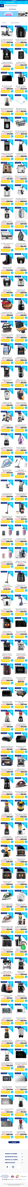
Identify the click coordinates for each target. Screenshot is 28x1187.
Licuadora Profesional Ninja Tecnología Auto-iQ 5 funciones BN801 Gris (7, 40)
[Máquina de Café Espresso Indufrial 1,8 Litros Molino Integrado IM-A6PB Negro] (7, 54)
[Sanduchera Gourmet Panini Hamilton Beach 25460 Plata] (7, 327)
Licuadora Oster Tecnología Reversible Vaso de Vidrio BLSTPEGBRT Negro (7, 837)
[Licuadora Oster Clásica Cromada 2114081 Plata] (21, 1124)
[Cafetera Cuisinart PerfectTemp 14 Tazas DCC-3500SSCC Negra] (7, 213)
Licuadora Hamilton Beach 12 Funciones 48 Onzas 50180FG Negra (7, 448)
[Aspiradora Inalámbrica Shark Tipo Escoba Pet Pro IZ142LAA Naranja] (7, 577)
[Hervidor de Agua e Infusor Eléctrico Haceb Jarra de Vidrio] (21, 78)
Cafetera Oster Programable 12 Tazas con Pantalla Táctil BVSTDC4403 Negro (21, 996)
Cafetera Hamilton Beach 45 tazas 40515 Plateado (21, 1041)
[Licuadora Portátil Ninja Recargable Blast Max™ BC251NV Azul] (21, 531)
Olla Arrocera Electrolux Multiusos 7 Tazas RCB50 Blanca (7, 609)
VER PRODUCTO (6, 45)
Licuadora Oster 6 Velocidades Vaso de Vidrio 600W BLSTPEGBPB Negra (7, 1041)
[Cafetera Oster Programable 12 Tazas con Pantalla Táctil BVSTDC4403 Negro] (21, 987)
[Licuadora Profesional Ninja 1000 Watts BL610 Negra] (21, 486)
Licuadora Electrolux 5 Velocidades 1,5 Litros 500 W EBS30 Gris (7, 1063)
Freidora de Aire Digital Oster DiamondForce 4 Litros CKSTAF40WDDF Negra (21, 882)
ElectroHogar (12, 9)
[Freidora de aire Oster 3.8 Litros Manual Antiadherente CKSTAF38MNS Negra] (21, 32)
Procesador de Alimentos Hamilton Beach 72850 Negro (21, 313)
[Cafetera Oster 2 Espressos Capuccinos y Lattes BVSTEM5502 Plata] (21, 761)
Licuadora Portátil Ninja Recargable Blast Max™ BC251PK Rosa (7, 562)
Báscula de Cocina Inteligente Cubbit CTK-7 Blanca (21, 109)
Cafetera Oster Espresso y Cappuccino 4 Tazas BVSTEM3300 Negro (21, 972)
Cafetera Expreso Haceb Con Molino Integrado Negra (7, 654)
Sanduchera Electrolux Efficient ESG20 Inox (7, 747)
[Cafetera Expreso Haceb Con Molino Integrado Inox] (21, 646)
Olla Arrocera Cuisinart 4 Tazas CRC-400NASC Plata (21, 176)
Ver (12, 45)
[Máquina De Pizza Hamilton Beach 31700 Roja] (7, 304)
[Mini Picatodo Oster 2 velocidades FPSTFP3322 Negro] (7, 987)
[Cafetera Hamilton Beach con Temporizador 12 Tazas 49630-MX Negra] (7, 372)
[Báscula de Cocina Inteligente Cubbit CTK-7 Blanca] (21, 100)
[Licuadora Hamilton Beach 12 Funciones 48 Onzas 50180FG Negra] (7, 439)
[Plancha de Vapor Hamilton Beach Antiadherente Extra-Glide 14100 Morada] (21, 439)
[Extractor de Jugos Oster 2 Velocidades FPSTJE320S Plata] (21, 941)
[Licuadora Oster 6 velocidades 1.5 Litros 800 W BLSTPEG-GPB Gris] (7, 806)
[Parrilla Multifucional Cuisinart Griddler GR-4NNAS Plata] (21, 123)
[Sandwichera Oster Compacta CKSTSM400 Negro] (21, 738)
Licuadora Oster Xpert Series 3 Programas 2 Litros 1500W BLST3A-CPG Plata (21, 837)
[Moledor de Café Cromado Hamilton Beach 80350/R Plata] (7, 394)
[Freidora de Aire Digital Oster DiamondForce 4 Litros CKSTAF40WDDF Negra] (21, 873)
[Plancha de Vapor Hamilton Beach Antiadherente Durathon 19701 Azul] (7, 462)
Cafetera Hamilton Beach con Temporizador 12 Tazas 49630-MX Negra (7, 380)
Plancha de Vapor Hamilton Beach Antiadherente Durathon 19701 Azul (7, 470)
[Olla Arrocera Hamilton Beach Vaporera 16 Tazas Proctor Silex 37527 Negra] (21, 259)
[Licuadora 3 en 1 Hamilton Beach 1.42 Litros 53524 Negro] (7, 417)
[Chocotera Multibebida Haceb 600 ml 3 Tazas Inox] (7, 100)
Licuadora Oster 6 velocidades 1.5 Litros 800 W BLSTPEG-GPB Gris (7, 814)
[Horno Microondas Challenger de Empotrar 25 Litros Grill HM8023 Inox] (21, 670)
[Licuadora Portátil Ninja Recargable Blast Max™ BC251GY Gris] (7, 531)
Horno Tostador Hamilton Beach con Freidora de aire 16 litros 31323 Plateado (7, 1018)
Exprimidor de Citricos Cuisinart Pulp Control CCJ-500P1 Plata (7, 199)
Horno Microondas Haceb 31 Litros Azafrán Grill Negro (7, 1087)
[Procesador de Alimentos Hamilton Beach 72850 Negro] (21, 304)
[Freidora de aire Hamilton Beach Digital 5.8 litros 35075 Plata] (21, 282)
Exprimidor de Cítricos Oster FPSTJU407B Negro (21, 814)
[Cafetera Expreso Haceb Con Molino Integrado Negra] (7, 646)
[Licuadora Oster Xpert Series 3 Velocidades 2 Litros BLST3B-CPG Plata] (21, 918)
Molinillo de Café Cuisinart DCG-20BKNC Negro (7, 268)
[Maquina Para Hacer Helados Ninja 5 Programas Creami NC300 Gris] (21, 508)
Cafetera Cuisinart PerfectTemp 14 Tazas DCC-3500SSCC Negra (7, 221)
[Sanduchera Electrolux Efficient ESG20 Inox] (7, 738)
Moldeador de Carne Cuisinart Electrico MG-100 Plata (21, 199)
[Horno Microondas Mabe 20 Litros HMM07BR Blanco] (21, 1010)
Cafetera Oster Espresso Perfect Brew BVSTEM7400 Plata (7, 972)
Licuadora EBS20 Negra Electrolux (21, 1110)
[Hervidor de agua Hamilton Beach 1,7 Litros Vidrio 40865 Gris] (7, 349)
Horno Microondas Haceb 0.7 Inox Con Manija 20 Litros (7, 1132)
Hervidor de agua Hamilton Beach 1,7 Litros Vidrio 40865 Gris (7, 358)
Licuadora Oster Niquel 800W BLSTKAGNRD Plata (7, 724)
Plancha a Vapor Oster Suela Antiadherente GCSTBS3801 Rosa (7, 927)
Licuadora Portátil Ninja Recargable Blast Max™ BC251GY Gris (7, 539)
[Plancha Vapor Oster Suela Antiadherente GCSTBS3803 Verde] (7, 896)
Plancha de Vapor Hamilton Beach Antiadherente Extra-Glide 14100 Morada (21, 448)
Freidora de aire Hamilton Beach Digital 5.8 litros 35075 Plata (21, 290)
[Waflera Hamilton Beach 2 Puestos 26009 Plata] (21, 327)
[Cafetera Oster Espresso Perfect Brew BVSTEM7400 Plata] (7, 963)
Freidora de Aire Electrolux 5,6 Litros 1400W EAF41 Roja (7, 678)
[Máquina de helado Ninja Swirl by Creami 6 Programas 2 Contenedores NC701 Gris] (21, 553)
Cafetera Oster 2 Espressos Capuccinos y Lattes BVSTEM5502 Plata (21, 769)
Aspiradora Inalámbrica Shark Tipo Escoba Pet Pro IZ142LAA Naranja (7, 585)
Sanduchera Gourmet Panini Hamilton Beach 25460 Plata (7, 335)
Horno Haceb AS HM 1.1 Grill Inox (7, 1110)
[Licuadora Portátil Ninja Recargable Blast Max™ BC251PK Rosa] (7, 553)
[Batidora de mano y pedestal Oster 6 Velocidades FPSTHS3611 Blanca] (21, 896)
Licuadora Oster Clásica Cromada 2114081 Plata (21, 1132)
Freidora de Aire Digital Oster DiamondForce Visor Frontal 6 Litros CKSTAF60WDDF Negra (7, 882)
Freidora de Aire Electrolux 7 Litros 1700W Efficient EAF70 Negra (21, 63)
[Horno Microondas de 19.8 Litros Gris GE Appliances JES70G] (21, 1078)
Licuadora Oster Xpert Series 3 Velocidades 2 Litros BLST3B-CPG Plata (21, 927)
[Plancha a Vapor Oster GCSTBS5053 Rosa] (21, 783)
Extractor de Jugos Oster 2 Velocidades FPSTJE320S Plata (21, 949)
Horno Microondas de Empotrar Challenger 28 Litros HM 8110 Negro (21, 1063)
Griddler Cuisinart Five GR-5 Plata (7, 244)
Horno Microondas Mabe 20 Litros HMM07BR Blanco (21, 1018)
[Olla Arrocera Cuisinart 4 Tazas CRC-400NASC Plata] (21, 168)
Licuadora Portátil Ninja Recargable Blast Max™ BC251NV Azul (21, 539)
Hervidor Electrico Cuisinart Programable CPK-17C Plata (21, 221)
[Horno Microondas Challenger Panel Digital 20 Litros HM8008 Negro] (7, 693)
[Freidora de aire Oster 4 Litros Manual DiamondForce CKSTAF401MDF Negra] (7, 941)
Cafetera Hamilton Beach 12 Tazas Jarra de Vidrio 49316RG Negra (21, 380)
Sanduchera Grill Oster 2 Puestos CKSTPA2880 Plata (21, 702)
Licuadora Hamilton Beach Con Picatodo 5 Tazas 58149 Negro (21, 425)
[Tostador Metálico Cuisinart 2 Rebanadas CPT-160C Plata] (7, 168)
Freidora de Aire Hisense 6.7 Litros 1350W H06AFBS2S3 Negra (7, 632)
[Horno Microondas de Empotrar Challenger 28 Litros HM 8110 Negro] (21, 1055)
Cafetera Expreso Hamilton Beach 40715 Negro (21, 358)
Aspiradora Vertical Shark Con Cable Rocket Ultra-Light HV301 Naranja (7, 517)
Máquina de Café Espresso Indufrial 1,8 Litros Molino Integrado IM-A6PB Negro (7, 63)
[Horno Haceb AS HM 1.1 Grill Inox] (7, 1101)
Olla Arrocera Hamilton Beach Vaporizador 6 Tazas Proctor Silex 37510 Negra (7, 290)
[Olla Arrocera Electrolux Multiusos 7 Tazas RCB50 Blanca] (7, 601)
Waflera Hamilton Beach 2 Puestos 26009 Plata (21, 335)
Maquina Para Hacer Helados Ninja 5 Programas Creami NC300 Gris (21, 517)
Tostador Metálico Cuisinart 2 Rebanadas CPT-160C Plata (7, 176)
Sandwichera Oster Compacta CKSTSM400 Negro (21, 747)
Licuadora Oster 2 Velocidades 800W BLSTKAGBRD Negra (21, 724)
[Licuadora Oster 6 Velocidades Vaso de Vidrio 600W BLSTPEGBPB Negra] (7, 1032)
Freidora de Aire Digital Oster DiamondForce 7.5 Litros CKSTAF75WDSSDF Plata (21, 859)
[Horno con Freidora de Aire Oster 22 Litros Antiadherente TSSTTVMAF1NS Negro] (7, 761)
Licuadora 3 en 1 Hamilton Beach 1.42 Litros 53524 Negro (7, 425)
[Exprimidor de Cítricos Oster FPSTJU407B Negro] (21, 806)
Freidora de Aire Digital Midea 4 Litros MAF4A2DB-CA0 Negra (21, 585)
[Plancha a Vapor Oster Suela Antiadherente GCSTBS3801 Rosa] (7, 918)
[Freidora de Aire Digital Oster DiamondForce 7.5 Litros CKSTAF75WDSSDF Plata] (21, 851)
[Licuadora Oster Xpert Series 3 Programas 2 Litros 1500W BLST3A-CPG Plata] (21, 828)
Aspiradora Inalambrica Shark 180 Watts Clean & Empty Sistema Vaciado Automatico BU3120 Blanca (21, 470)
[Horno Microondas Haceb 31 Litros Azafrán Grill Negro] (7, 1078)
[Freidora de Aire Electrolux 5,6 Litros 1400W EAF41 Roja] (7, 670)
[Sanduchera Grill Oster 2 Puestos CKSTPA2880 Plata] (21, 693)
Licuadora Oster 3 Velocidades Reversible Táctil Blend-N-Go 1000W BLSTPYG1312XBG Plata (7, 859)
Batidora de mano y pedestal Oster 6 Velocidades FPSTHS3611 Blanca (21, 904)
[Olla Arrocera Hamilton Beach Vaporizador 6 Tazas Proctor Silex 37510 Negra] (7, 282)
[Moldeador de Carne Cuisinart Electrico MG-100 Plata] (21, 190)
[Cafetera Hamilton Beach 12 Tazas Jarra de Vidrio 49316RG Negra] (21, 372)
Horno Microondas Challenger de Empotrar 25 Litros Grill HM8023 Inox (21, 678)
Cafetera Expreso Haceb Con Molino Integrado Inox (21, 654)
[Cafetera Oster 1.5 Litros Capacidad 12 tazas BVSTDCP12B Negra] (7, 783)
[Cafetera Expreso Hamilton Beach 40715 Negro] (21, 349)
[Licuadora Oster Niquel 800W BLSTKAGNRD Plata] (7, 716)
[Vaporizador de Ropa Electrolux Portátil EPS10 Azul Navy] (21, 601)
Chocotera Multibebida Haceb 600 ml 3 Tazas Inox (7, 109)
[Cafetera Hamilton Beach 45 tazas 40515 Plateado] (21, 1032)
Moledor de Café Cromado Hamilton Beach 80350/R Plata (7, 403)
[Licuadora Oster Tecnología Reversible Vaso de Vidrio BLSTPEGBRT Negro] (7, 828)
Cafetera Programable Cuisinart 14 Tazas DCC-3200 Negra (7, 154)
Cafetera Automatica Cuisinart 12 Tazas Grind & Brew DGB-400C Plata (7, 132)
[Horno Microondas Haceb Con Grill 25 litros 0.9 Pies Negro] (21, 623)
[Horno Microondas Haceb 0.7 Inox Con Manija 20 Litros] (7, 1124)
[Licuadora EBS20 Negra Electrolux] (21, 1101)
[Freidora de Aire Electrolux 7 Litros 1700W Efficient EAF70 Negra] (21, 54)
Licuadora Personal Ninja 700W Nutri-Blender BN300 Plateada (7, 494)
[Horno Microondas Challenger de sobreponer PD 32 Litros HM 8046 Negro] (7, 78)
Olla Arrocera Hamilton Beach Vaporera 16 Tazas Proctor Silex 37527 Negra (21, 268)
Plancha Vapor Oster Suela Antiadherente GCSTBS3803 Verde (7, 904)
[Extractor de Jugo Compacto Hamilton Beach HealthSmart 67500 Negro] (21, 394)
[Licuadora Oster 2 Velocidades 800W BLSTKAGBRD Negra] (21, 716)
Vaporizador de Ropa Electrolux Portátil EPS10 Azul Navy (21, 609)
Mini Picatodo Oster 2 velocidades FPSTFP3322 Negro (7, 996)
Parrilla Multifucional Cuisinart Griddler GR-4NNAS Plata (21, 132)
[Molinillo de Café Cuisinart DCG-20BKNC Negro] (7, 259)
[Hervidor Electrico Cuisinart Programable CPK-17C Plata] (21, 213)
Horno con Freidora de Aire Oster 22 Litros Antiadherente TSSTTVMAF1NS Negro (7, 769)
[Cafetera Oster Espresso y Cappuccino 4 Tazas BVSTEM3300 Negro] (21, 963)
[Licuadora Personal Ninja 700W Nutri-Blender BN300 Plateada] (7, 486)
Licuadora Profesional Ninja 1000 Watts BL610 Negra (21, 494)
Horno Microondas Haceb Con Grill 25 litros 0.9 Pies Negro (21, 632)
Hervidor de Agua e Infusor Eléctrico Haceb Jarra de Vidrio (21, 86)
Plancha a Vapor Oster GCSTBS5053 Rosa (21, 792)
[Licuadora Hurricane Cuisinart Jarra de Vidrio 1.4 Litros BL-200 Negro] (21, 145)
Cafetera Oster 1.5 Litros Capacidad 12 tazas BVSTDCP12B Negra (7, 792)
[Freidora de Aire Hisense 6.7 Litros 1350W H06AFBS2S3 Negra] (7, 623)
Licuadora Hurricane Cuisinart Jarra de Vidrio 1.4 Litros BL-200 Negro (21, 154)
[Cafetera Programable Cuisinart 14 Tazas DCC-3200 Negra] (7, 145)
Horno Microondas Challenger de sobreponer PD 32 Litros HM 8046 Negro (7, 86)
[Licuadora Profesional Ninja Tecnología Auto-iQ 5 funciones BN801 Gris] (7, 32)
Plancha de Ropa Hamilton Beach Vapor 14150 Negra (21, 244)
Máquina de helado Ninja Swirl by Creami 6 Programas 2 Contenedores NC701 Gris (21, 562)
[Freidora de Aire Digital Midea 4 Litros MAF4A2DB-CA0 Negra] (21, 577)
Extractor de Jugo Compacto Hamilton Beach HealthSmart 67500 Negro (21, 403)
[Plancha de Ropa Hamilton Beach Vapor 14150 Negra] (21, 235)
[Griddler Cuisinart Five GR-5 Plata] (7, 235)
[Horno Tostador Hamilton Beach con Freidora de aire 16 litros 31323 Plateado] (7, 1010)
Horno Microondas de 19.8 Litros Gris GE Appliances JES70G (21, 1087)
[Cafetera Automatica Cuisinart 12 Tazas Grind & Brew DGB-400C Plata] (7, 123)
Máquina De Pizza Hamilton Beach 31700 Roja (7, 313)
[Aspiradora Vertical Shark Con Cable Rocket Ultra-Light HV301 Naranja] (7, 508)
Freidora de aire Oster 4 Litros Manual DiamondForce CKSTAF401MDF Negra (7, 949)
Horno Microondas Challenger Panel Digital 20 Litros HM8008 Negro (7, 702)
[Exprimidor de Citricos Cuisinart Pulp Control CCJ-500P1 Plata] (7, 190)
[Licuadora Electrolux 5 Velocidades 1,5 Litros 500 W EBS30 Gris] (7, 1055)
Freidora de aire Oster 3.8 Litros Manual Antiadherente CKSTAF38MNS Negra (21, 40)
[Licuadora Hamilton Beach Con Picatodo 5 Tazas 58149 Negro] (21, 417)
